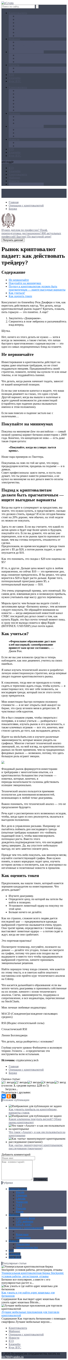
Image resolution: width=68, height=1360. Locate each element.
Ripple (20, 35)
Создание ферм (25, 42)
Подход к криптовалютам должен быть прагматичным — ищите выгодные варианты (37, 288)
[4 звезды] (47, 1082)
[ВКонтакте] (3, 1096)
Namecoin (22, 25)
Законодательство (27, 71)
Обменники (23, 61)
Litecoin (20, 22)
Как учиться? (17, 292)
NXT (19, 29)
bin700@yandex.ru (12, 1356)
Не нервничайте (19, 279)
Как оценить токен (20, 296)
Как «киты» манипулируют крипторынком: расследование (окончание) (36, 1147)
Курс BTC (15, 81)
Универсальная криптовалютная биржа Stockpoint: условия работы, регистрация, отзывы (32, 1274)
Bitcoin (20, 16)
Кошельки (22, 58)
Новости (14, 64)
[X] (14, 1096)
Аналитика (23, 68)
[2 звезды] (21, 1082)
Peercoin (21, 32)
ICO (11, 74)
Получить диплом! (13, 240)
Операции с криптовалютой (26, 51)
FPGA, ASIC (24, 48)
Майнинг (14, 38)
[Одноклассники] (9, 1096)
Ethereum (21, 19)
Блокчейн (14, 77)
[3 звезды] (34, 1082)
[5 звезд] (60, 1082)
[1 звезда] (7, 1082)
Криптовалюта (18, 12)
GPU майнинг (25, 45)
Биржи (20, 55)
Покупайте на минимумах (25, 283)
